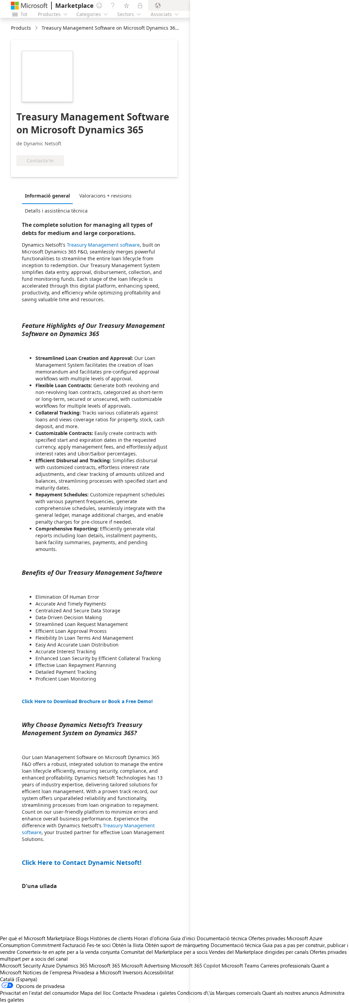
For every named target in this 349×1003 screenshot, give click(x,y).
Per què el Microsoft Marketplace (37, 938)
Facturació (74, 945)
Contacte (122, 992)
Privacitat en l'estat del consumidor (39, 992)
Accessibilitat (158, 972)
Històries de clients (111, 938)
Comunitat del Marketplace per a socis (164, 951)
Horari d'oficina (151, 938)
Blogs (82, 938)
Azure (48, 965)
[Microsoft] (29, 6)
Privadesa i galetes (155, 992)
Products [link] (21, 28)
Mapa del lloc (95, 992)
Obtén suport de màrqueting (177, 945)
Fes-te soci (99, 945)
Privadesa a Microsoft (97, 972)
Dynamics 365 (72, 965)
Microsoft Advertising (145, 965)
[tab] (49, 195)
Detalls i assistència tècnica (56, 210)
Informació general (47, 195)
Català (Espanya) (18, 979)
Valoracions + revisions (105, 195)
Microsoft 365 (104, 965)
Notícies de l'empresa (47, 972)
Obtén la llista (127, 945)
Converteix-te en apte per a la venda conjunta (68, 951)
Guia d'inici (182, 938)
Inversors (132, 972)
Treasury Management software (103, 245)
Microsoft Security (20, 965)
